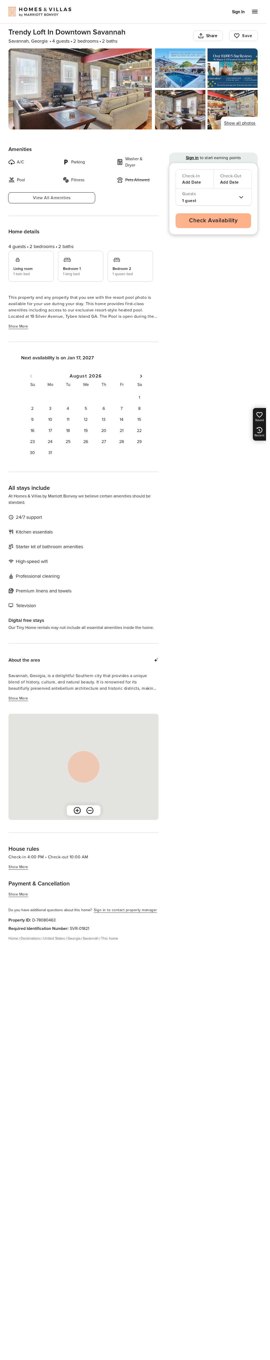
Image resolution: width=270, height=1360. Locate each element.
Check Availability (213, 220)
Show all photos (239, 123)
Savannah (91, 938)
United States (54, 938)
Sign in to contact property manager (125, 910)
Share (212, 35)
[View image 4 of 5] (180, 109)
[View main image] (80, 88)
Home (13, 938)
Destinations (31, 938)
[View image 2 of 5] (180, 68)
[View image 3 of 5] (233, 68)
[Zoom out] (90, 810)
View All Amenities (52, 197)
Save (247, 35)
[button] (139, 397)
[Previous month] (31, 376)
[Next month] (141, 376)
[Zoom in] (77, 810)
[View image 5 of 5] (233, 109)
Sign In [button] (238, 11)
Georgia (74, 938)
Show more (18, 326)
